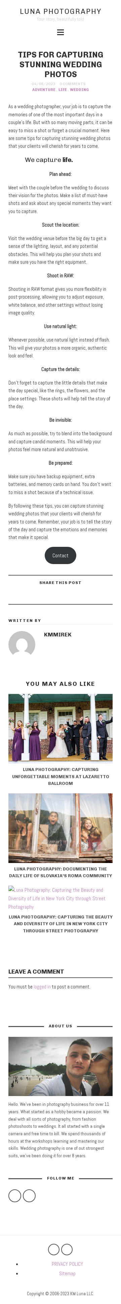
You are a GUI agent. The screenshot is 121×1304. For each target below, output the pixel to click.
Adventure (43, 90)
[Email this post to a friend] (35, 596)
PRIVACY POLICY (67, 1263)
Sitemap (67, 1273)
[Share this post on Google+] (52, 596)
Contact (60, 555)
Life (62, 90)
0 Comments (72, 84)
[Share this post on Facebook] (85, 596)
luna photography (61, 11)
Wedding (79, 90)
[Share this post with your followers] (69, 596)
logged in (42, 986)
